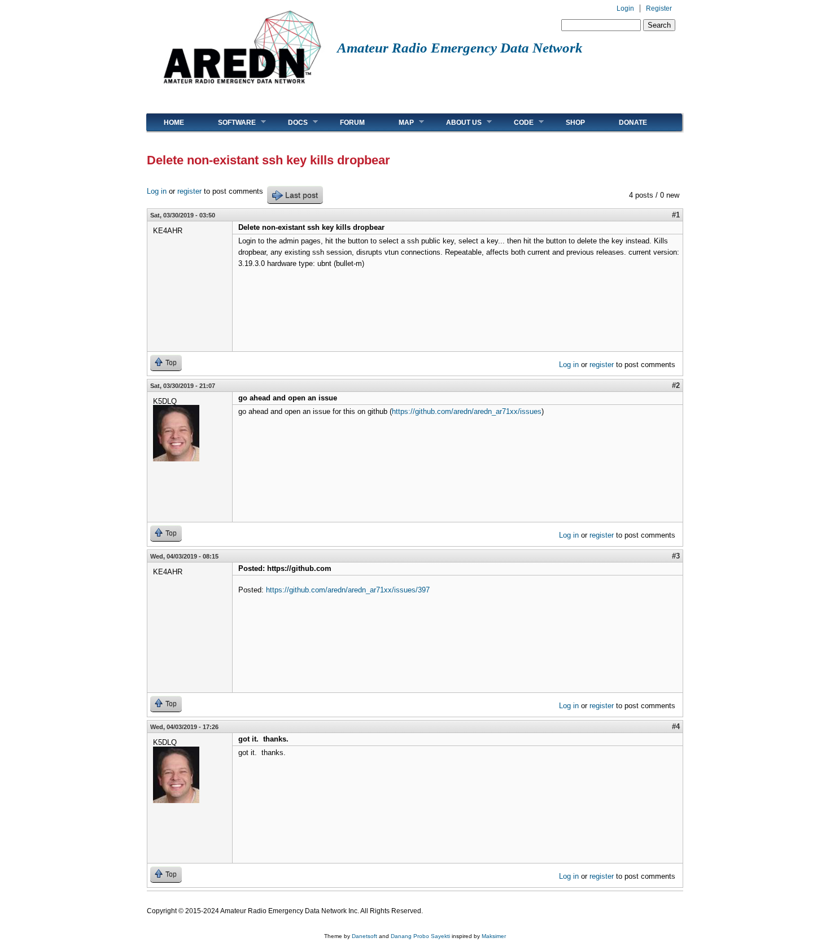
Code (515, 122)
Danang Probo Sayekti (420, 936)
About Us (455, 122)
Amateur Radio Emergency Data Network (460, 47)
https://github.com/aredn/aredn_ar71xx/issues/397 (348, 590)
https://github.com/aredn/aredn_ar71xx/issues (466, 411)
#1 (676, 215)
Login (625, 8)
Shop (575, 123)
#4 (676, 726)
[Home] (242, 88)
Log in (157, 191)
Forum (352, 123)
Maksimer (494, 936)
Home (174, 123)
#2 (676, 385)
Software (228, 122)
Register (659, 8)
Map (398, 122)
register (189, 191)
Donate (633, 123)
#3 (676, 556)
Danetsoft (364, 936)
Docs (289, 122)
